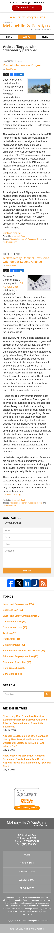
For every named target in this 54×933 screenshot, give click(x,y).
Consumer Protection (17, 662)
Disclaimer (27, 863)
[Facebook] (11, 583)
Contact (27, 37)
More (45, 37)
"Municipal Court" (35, 239)
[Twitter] (19, 583)
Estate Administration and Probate (24, 650)
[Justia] (35, 583)
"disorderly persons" (18, 239)
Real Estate (11, 639)
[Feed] (43, 583)
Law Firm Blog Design (26, 928)
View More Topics (12, 674)
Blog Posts (27, 888)
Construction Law (15, 627)
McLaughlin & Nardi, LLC (38, 921)
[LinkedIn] (27, 583)
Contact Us (27, 871)
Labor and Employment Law (21, 616)
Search (47, 694)
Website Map (27, 880)
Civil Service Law (14, 621)
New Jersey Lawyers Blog (27, 26)
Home (9, 37)
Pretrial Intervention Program (22, 65)
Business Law (13, 610)
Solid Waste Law (14, 668)
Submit (27, 570)
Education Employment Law (20, 656)
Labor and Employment (18, 604)
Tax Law (9, 633)
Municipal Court (18, 236)
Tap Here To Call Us (27, 7)
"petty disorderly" (10, 242)
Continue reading (12, 233)
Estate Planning (14, 645)
